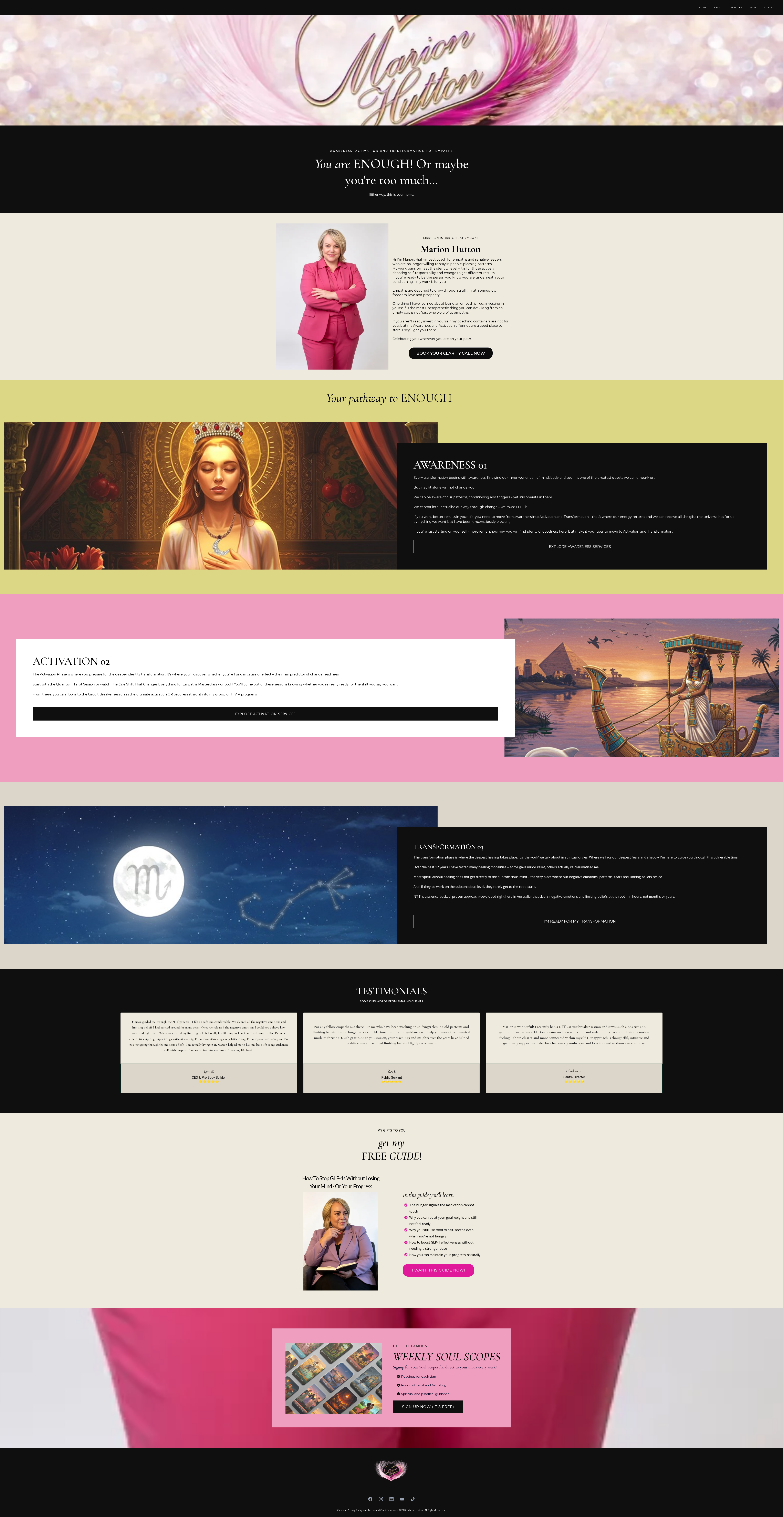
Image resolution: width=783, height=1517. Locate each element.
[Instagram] (381, 1499)
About (718, 7)
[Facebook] (370, 1499)
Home (702, 7)
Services (736, 7)
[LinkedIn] (391, 1499)
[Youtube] (402, 1499)
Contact (770, 7)
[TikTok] (412, 1499)
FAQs (753, 7)
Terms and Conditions (380, 1509)
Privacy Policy (355, 1509)
